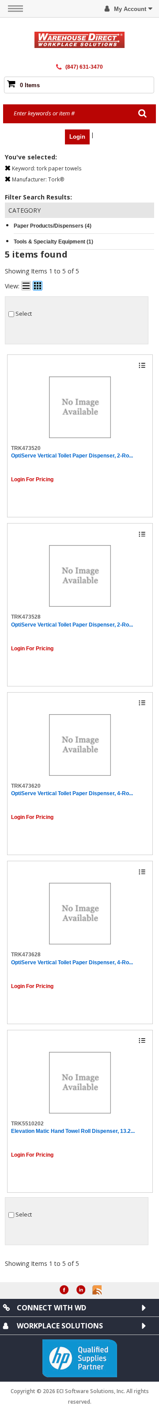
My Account (130, 9)
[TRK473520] (80, 407)
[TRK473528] (80, 576)
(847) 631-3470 (84, 67)
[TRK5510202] (80, 1083)
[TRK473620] (80, 745)
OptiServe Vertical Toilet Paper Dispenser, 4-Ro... (72, 793)
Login (77, 136)
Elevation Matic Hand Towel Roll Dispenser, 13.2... (73, 1131)
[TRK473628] (80, 913)
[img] (79, 39)
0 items (30, 85)
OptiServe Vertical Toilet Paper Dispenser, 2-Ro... (72, 456)
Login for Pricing (32, 479)
